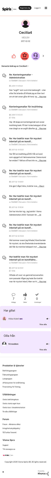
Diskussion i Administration (28, 81)
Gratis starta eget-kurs (11, 403)
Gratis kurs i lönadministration (14, 407)
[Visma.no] (9, 9)
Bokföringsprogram (10, 371)
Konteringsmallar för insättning (25, 106)
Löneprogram (7, 379)
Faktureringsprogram (10, 375)
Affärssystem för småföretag (14, 383)
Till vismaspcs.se (9, 449)
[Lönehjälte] (35, 56)
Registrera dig (25, 8)
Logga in (37, 8)
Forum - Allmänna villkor (11, 424)
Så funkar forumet (9, 432)
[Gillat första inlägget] (13, 56)
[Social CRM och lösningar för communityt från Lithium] (43, 473)
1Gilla (13, 118)
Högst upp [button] (3, 472)
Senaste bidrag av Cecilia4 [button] (14, 66)
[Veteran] (24, 56)
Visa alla (43, 324)
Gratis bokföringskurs (11, 399)
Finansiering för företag (11, 387)
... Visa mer (42, 96)
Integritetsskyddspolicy (11, 428)
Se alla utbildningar (10, 412)
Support (5, 445)
